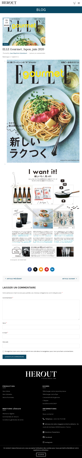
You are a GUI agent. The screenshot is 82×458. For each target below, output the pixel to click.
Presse (6, 44)
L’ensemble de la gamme (51, 397)
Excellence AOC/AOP (50, 403)
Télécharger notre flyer (50, 394)
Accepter (41, 454)
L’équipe (45, 400)
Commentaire (8, 298)
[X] (35, 269)
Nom (5, 323)
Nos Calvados (7, 394)
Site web (5, 342)
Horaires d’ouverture (52, 432)
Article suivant (68, 279)
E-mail (5, 333)
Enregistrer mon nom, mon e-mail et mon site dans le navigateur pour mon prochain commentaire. (39, 351)
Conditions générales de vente (13, 420)
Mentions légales (8, 414)
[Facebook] (30, 269)
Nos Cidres (6, 391)
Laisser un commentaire (37, 53)
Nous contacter (48, 414)
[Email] (41, 269)
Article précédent (14, 279)
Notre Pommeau (8, 397)
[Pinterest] (47, 269)
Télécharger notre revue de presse (54, 391)
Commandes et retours (11, 417)
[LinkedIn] (52, 269)
